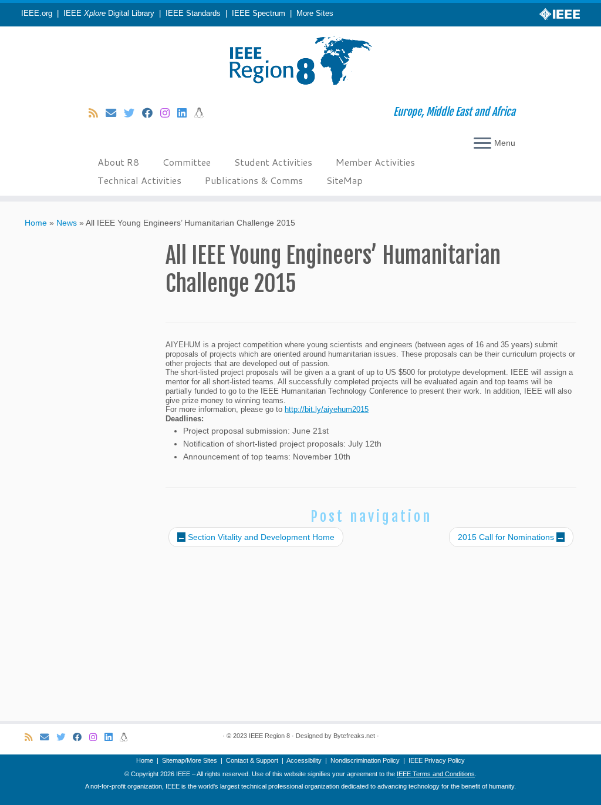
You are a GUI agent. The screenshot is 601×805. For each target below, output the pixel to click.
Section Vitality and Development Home (256, 537)
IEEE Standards (193, 13)
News (66, 222)
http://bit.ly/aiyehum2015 (327, 409)
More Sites (314, 13)
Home (36, 222)
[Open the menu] (482, 144)
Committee (187, 162)
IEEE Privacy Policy (436, 760)
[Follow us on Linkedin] (185, 113)
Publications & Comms (254, 180)
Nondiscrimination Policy (365, 760)
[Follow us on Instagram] (168, 113)
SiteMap (344, 180)
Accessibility (304, 760)
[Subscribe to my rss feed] (97, 113)
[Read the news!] (202, 113)
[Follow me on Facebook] (151, 113)
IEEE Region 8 (269, 735)
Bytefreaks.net (354, 735)
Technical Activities (139, 180)
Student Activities (273, 162)
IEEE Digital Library (108, 13)
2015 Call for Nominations (511, 537)
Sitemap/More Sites (189, 760)
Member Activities (375, 162)
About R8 (118, 162)
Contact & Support (252, 760)
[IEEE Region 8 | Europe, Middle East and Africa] (300, 61)
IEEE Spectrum (258, 13)
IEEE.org (36, 13)
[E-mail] (115, 113)
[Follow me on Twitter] (133, 113)
